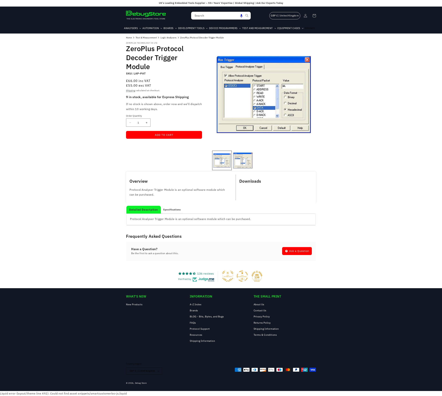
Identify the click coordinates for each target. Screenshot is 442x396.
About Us (259, 304)
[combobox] (221, 16)
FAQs (193, 322)
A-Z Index (195, 304)
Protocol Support (200, 328)
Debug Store (141, 383)
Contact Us (260, 310)
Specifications (172, 209)
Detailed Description (143, 209)
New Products (134, 304)
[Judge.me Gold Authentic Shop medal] (227, 276)
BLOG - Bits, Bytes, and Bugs (207, 316)
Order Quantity (134, 115)
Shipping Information (202, 340)
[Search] (247, 15)
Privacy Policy (262, 316)
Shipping (130, 90)
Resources (196, 334)
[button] (241, 16)
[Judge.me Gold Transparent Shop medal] (242, 276)
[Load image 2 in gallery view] (242, 160)
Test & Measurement (146, 37)
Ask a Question (298, 251)
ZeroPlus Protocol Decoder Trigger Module (202, 37)
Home (129, 37)
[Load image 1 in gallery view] (222, 160)
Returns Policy (262, 322)
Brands (194, 310)
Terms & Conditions (265, 334)
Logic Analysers (169, 37)
